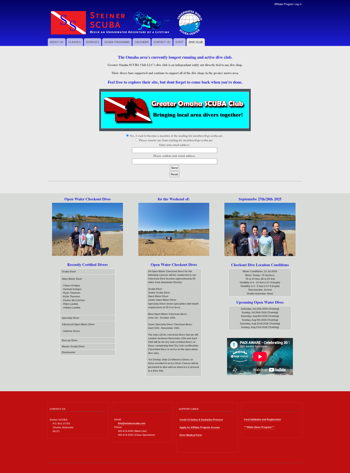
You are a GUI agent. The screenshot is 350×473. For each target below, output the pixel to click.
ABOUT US (56, 42)
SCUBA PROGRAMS (117, 42)
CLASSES (74, 42)
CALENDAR (142, 42)
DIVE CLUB (196, 42)
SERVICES (92, 42)
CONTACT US (162, 42)
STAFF (179, 42)
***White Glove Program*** (259, 427)
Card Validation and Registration (262, 419)
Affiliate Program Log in (288, 4)
